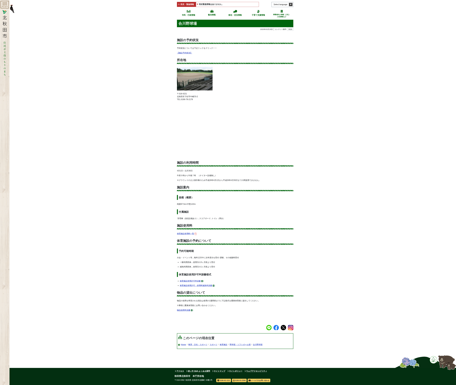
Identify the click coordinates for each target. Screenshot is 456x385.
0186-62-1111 (225, 380)
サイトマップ (219, 371)
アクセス (180, 371)
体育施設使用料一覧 (185, 234)
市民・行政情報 (188, 15)
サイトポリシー (235, 371)
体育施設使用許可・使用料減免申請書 (196, 285)
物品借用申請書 (183, 310)
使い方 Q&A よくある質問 (199, 371)
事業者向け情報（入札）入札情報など (281, 16)
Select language (280, 4)
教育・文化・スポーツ (197, 345)
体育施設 (223, 345)
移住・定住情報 (235, 15)
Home (183, 345)
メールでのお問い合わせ (260, 380)
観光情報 (212, 15)
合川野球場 (257, 345)
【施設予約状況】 (184, 53)
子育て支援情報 (258, 15)
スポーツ (213, 345)
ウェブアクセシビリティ (256, 371)
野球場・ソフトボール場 (240, 345)
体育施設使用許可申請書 (190, 281)
